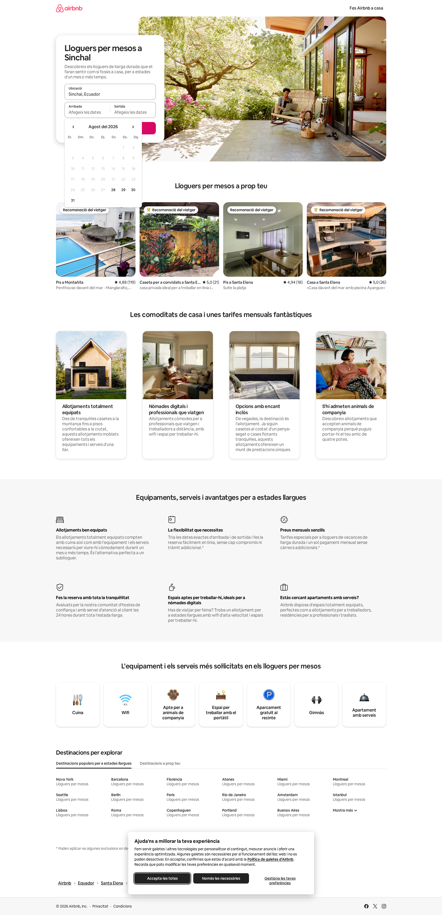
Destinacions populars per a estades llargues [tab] (94, 763)
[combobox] (110, 94)
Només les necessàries (221, 878)
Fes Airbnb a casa (366, 8)
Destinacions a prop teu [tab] (160, 763)
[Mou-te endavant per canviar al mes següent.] (132, 126)
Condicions (122, 906)
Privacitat (100, 906)
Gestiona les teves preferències (279, 880)
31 (73, 200)
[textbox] (87, 112)
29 (123, 189)
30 (133, 189)
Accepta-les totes (162, 878)
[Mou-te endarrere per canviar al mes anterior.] (73, 126)
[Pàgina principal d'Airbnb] (69, 8)
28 (113, 189)
